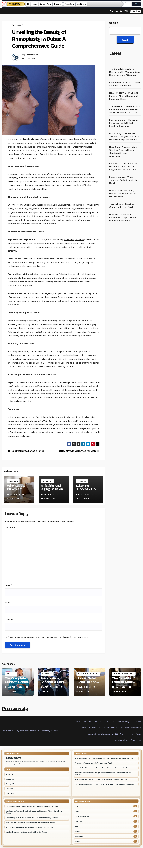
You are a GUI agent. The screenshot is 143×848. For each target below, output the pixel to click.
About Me (86, 721)
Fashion (18, 26)
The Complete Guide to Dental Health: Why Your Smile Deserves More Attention (124, 71)
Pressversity (14, 4)
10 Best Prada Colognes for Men (77, 451)
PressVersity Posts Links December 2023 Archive (120, 728)
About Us (97, 721)
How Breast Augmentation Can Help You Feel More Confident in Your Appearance (123, 151)
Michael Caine (32, 55)
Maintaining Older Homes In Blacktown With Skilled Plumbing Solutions (123, 122)
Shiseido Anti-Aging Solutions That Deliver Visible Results (53, 491)
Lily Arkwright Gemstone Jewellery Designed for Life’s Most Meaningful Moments (124, 136)
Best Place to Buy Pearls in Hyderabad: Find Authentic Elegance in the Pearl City (123, 166)
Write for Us (136, 740)
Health (11, 674)
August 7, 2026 (51, 687)
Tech (76, 826)
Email (8, 602)
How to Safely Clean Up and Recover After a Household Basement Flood (123, 95)
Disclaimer (136, 721)
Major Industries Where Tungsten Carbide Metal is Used (123, 180)
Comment (11, 527)
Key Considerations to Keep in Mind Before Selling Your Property (29, 827)
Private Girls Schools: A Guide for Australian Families (124, 84)
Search (113, 22)
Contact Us (44, 4)
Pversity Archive (121, 740)
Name (8, 585)
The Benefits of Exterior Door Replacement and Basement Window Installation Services (124, 109)
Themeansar (55, 731)
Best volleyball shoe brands (28, 451)
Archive (80, 4)
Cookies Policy (123, 721)
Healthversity (79, 821)
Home (34, 4)
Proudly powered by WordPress (15, 731)
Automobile (79, 836)
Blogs (56, 4)
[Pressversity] (4, 4)
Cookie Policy (10, 793)
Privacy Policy (135, 734)
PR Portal (92, 728)
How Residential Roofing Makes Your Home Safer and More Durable (123, 193)
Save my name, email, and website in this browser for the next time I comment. (48, 636)
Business (48, 674)
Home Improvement (89, 674)
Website (9, 619)
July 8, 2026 (85, 687)
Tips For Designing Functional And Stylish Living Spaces (26, 832)
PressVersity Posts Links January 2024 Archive (106, 734)
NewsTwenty (42, 731)
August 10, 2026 (16, 687)
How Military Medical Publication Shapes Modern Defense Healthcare (123, 217)
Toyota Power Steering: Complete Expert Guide (121, 206)
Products (68, 4)
